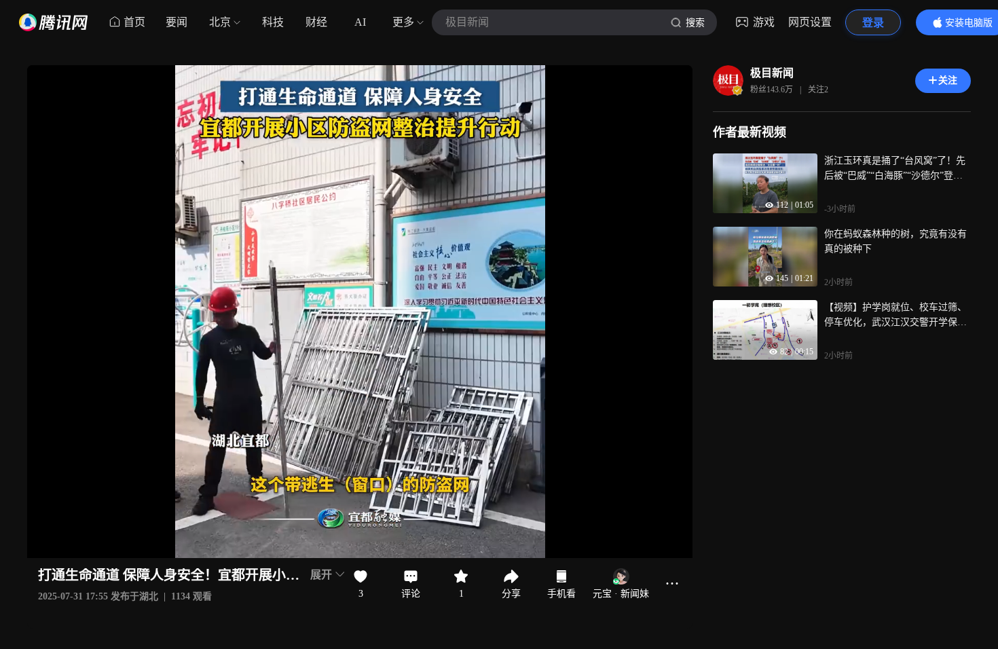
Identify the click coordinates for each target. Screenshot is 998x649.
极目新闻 (772, 73)
